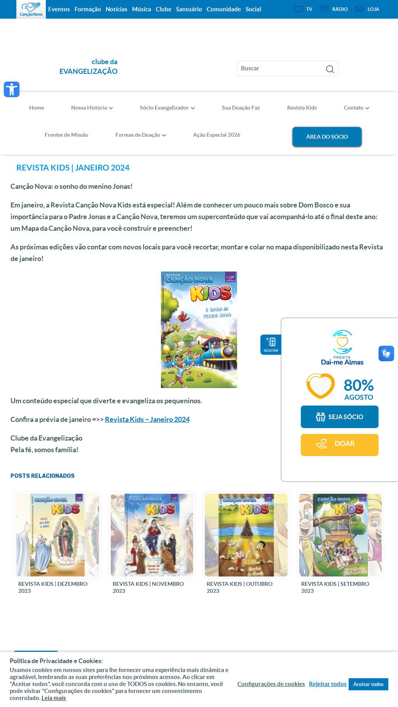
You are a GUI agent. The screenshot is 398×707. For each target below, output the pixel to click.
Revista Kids (302, 107)
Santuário (189, 9)
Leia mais (54, 698)
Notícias (116, 9)
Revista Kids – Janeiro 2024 (147, 419)
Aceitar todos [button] (368, 684)
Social (253, 9)
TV (309, 9)
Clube (163, 9)
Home (36, 107)
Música (141, 9)
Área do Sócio (327, 137)
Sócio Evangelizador (164, 107)
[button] (11, 89)
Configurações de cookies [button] (271, 684)
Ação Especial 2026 (216, 135)
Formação (88, 9)
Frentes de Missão (66, 135)
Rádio (340, 9)
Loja (373, 9)
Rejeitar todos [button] (328, 684)
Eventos (59, 9)
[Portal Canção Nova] (31, 9)
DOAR (345, 443)
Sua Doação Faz (241, 107)
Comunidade (224, 9)
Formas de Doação (137, 135)
